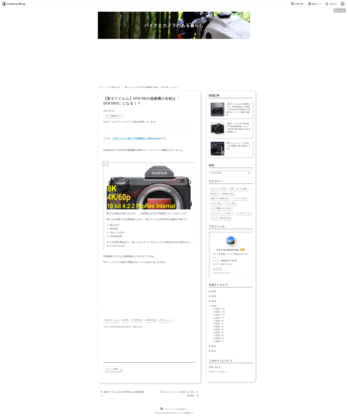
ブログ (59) (215, 203)
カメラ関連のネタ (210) (221, 208)
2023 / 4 (219, 332)
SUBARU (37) (227, 194)
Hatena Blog (171, 413)
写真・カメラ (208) (238, 189)
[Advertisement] (174, 62)
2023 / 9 (219, 318)
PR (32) (214, 194)
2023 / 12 (220, 309)
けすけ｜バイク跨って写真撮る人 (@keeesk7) (136, 138)
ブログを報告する (185, 413)
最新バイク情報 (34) (219, 198)
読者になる (340, 10)
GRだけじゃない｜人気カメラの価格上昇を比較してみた (238, 146)
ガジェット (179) (218, 189)
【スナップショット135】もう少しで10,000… (179, 394)
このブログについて (222, 273)
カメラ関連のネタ (113, 116)
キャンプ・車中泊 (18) (220, 218)
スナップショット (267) (221, 213)
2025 (213, 296)
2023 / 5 (219, 329)
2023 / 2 (219, 338)
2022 (213, 346)
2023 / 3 (219, 335)
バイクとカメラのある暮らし (174, 25)
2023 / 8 (219, 321)
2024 (213, 301)
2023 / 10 (220, 315)
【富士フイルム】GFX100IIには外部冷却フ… (122, 394)
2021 (213, 351)
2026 (213, 291)
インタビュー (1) (243, 213)
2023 (213, 306)
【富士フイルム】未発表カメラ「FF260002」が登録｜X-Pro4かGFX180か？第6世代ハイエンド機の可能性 (238, 109)
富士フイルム (152, 219)
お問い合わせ (215, 367)
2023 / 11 (220, 312)
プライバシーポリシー (219, 372)
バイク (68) (230, 203)
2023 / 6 (219, 327)
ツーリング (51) (239, 198)
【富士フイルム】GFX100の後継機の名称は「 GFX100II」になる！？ (141, 100)
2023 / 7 (219, 324)
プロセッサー (157, 242)
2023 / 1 (219, 341)
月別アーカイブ (218, 284)
